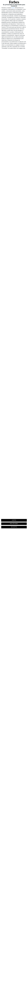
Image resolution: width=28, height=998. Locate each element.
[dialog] (14, 499)
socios (13, 7)
